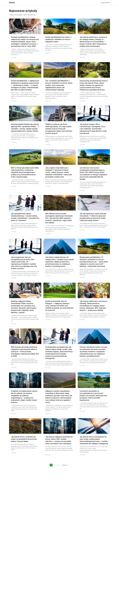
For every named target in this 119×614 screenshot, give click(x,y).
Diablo (12, 2)
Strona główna (105, 2)
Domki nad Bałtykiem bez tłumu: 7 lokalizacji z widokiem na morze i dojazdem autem (58, 39)
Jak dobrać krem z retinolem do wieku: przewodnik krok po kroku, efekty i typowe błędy (24, 439)
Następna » (65, 465)
